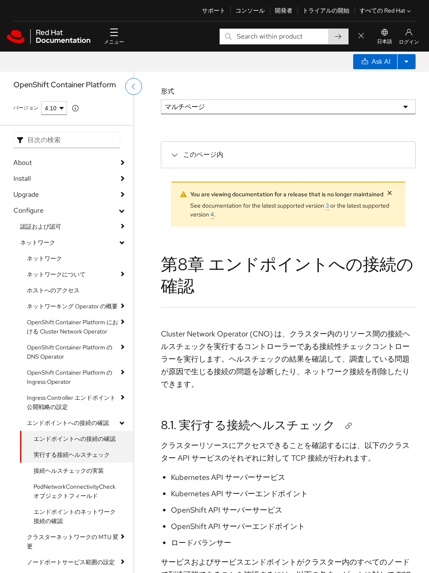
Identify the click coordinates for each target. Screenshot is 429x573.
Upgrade (26, 194)
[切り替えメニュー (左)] (133, 86)
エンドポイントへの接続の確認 (68, 423)
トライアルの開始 (325, 10)
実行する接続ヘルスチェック (72, 454)
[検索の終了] (361, 36)
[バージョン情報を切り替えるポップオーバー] (75, 108)
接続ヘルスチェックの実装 (69, 470)
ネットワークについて (56, 274)
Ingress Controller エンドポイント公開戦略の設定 (71, 402)
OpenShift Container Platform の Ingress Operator (69, 377)
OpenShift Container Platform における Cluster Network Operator (72, 326)
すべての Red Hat (382, 10)
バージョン (26, 107)
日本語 (384, 41)
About (22, 162)
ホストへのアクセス (53, 290)
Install (22, 178)
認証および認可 (40, 226)
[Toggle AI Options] (406, 61)
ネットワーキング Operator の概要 (72, 306)
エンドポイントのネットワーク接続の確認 (75, 516)
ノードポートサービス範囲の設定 (71, 562)
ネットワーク (37, 242)
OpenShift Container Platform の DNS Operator (69, 352)
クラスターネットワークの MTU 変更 (73, 541)
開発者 (283, 10)
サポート (213, 10)
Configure (28, 210)
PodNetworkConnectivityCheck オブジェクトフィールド (75, 491)
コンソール (250, 10)
